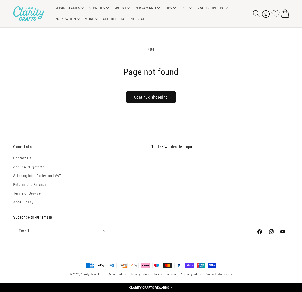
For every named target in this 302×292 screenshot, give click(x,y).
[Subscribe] (103, 231)
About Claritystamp (29, 167)
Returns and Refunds (30, 184)
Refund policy (117, 274)
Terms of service (165, 274)
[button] (151, 287)
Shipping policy (191, 274)
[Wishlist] (275, 13)
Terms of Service (27, 193)
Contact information (219, 274)
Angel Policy (23, 202)
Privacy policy (140, 274)
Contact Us (22, 158)
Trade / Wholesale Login (171, 146)
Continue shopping (151, 97)
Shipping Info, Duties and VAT (37, 175)
